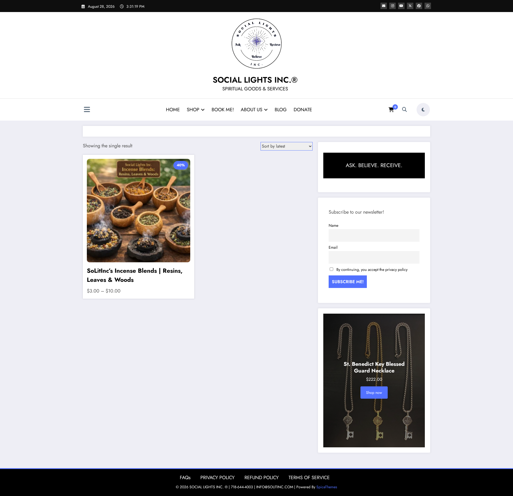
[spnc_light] (423, 109)
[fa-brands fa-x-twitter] (410, 6)
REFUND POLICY (261, 477)
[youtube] (401, 6)
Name (333, 225)
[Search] (404, 109)
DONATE (303, 109)
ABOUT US (251, 109)
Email (333, 247)
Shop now (374, 392)
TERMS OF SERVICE (309, 477)
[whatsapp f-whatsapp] (428, 6)
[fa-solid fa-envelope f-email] (383, 6)
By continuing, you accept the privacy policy (371, 269)
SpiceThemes (326, 487)
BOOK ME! (223, 109)
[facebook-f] (419, 6)
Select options (138, 201)
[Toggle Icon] (87, 110)
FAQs (185, 477)
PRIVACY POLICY (217, 477)
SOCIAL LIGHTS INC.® (255, 80)
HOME (173, 109)
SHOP (193, 109)
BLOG (281, 109)
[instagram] (392, 6)
